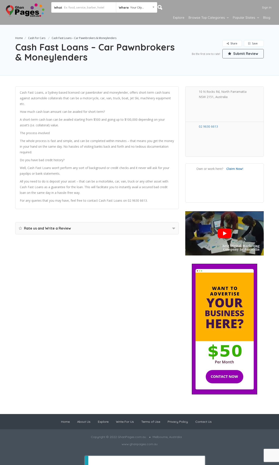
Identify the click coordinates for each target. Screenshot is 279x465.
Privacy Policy (178, 422)
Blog (266, 17)
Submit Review (245, 53)
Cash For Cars (36, 38)
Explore (178, 17)
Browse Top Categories (207, 17)
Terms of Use (150, 422)
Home (19, 38)
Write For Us (125, 422)
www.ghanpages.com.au (140, 444)
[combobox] (136, 7)
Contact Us (203, 422)
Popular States (244, 17)
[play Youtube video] (224, 233)
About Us (83, 422)
